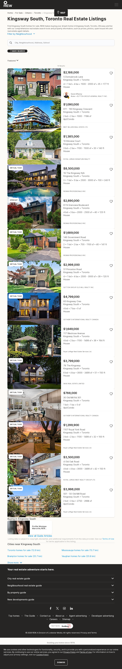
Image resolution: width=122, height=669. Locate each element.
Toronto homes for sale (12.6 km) (23, 550)
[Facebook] (50, 609)
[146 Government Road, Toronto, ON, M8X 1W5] (61, 245)
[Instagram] (64, 609)
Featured (12, 61)
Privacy (83, 633)
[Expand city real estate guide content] (61, 578)
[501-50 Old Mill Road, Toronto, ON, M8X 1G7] (61, 501)
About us (59, 615)
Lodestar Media (55, 633)
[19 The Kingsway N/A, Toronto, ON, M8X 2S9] (61, 180)
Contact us (45, 615)
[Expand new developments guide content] (61, 599)
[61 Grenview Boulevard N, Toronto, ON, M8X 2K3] (61, 213)
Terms (94, 633)
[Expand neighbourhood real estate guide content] (61, 585)
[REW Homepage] (8, 4)
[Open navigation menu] (116, 4)
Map (62, 12)
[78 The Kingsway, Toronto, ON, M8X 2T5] (61, 373)
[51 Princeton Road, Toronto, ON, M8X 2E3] (61, 277)
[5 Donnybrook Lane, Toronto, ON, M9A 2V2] (61, 84)
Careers (53, 619)
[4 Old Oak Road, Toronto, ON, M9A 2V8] (61, 469)
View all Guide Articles (40, 535)
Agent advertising (78, 615)
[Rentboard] (66, 625)
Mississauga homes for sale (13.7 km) (80, 550)
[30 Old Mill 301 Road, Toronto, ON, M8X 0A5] (61, 405)
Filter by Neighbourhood (19, 34)
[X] (57, 609)
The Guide (29, 615)
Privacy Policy (69, 652)
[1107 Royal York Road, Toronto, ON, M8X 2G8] (61, 437)
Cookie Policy (42, 655)
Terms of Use (108, 539)
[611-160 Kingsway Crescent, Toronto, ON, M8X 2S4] (61, 116)
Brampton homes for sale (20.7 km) (24, 556)
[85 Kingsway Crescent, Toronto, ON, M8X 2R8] (61, 309)
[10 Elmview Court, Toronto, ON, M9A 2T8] (61, 148)
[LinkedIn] (71, 609)
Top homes (13, 615)
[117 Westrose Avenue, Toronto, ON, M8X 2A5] (61, 341)
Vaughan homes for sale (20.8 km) (79, 556)
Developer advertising (103, 615)
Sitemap (66, 619)
